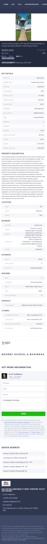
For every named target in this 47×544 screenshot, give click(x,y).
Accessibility (22, 540)
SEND (23, 414)
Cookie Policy (27, 538)
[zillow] (7, 519)
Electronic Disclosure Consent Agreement (17, 422)
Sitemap (15, 540)
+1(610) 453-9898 (14, 378)
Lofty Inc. (12, 536)
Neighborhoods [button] (32, 4)
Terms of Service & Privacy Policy (12, 538)
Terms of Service (23, 432)
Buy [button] (13, 4)
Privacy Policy (36, 432)
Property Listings (7, 540)
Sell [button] (20, 4)
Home (6, 4)
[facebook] (2, 519)
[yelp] (11, 519)
